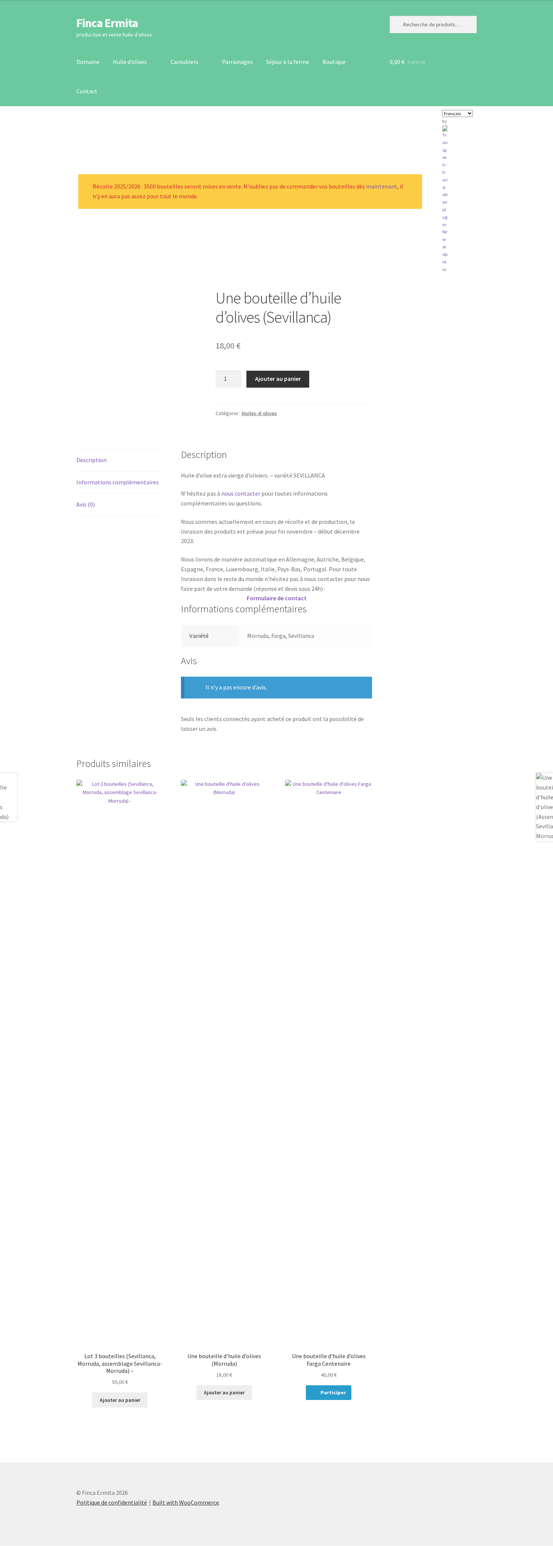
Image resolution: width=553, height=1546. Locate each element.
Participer (333, 1392)
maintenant (381, 186)
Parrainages (237, 61)
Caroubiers (184, 61)
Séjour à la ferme (287, 61)
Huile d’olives (130, 61)
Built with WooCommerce (185, 1502)
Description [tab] (91, 460)
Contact (86, 91)
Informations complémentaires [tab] (117, 482)
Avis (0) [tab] (85, 504)
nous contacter (240, 493)
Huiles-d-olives (259, 413)
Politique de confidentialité (111, 1502)
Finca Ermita (107, 22)
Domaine (88, 61)
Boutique (334, 61)
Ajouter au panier (278, 378)
